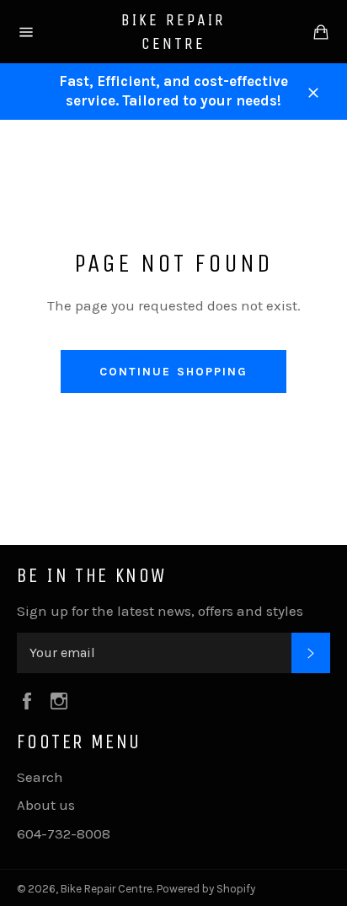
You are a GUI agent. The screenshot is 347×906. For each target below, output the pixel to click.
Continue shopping (173, 371)
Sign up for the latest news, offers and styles (160, 610)
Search (40, 776)
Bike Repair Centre (173, 31)
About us (46, 804)
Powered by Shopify (206, 888)
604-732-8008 (63, 833)
